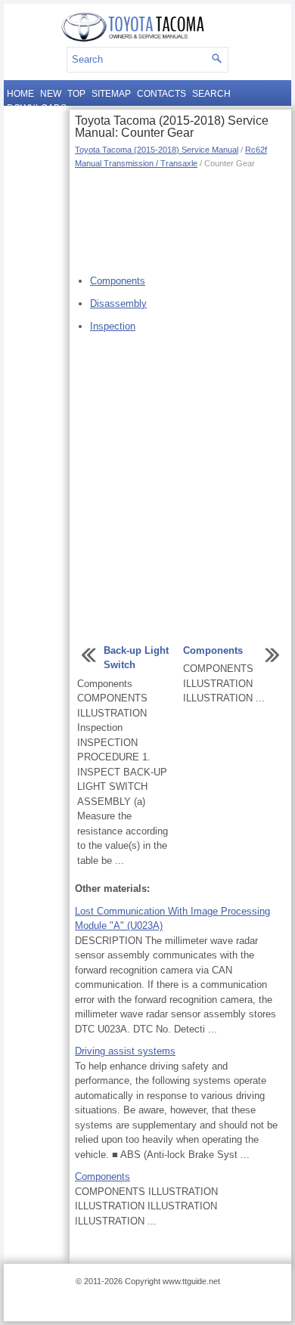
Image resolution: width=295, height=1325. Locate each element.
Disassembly (118, 303)
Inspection (112, 326)
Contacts (161, 93)
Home (20, 93)
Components (117, 280)
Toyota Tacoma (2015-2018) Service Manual (156, 149)
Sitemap (111, 93)
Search (211, 93)
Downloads (37, 108)
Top (76, 93)
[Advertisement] (180, 219)
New (50, 93)
